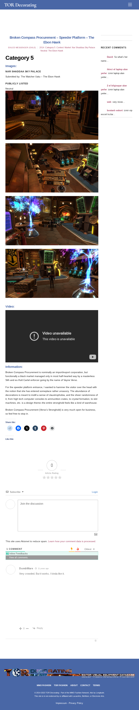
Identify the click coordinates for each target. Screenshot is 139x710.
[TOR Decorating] (69, 678)
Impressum (61, 703)
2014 (41, 47)
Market (68, 47)
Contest (60, 47)
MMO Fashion (44, 685)
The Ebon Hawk (55, 51)
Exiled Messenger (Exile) (22, 48)
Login (94, 492)
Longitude (100, 693)
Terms (96, 685)
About (74, 685)
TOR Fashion (61, 685)
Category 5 (50, 47)
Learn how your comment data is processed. (72, 541)
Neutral (44, 51)
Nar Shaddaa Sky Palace (83, 47)
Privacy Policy (76, 703)
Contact (85, 685)
